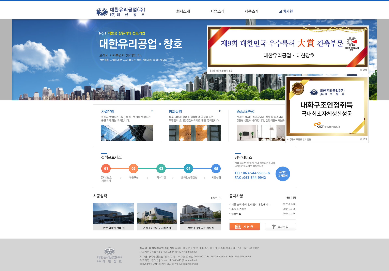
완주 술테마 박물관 (113, 227)
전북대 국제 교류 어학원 (201, 227)
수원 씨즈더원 (239, 209)
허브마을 (236, 213)
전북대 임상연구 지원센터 (157, 227)
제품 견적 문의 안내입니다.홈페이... (250, 204)
